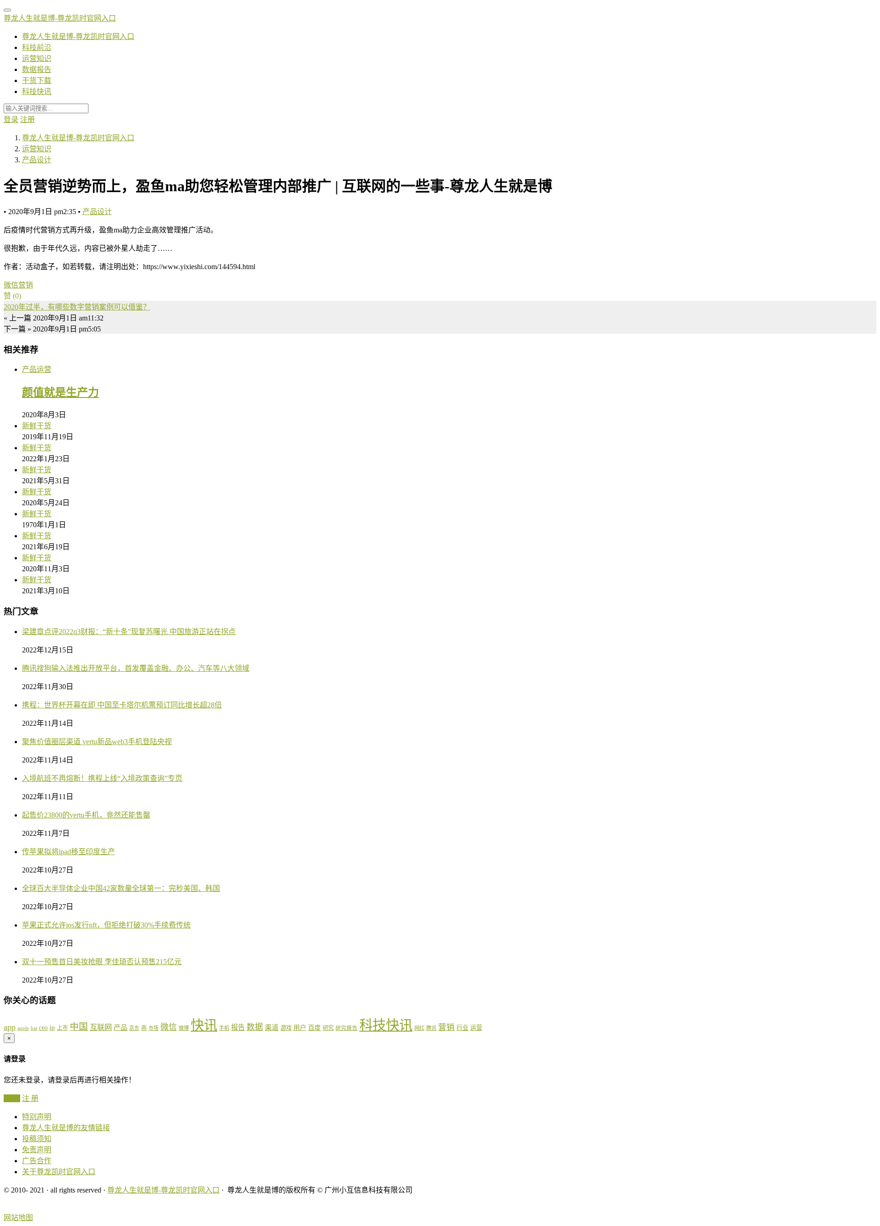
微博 (184, 1028)
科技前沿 (36, 47)
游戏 (286, 1028)
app (10, 1027)
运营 (476, 1027)
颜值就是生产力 (60, 392)
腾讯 (431, 1028)
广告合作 (36, 1161)
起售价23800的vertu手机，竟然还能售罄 (86, 815)
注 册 (30, 1098)
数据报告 (36, 69)
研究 (328, 1028)
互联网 (101, 1027)
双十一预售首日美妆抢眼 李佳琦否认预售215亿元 (102, 962)
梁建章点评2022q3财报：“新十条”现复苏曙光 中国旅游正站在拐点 (129, 631)
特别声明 (36, 1117)
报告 (238, 1027)
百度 (314, 1027)
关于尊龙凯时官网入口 (58, 1172)
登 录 (12, 1098)
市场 (153, 1028)
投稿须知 (36, 1139)
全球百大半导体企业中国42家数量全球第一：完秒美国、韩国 (121, 888)
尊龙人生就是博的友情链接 (66, 1128)
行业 (462, 1027)
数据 (255, 1027)
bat (34, 1028)
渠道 (272, 1027)
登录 (11, 119)
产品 (120, 1027)
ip (52, 1027)
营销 (25, 285)
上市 (62, 1028)
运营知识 (36, 58)
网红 (419, 1028)
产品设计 (97, 211)
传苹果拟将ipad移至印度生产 (68, 852)
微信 (11, 285)
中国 (79, 1027)
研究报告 (347, 1028)
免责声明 (36, 1150)
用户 (299, 1027)
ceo (43, 1027)
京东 (134, 1028)
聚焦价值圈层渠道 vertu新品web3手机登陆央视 (97, 742)
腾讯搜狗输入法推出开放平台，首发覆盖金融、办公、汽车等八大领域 (135, 668)
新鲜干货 (36, 426)
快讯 (204, 1025)
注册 (27, 119)
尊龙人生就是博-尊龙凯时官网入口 (60, 18)
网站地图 (18, 1217)
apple (23, 1028)
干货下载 (36, 80)
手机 (224, 1028)
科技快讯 (36, 91)
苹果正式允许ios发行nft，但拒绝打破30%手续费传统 (106, 925)
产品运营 (36, 369)
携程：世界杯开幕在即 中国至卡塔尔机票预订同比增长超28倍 (122, 705)
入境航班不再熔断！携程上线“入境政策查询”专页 (102, 778)
